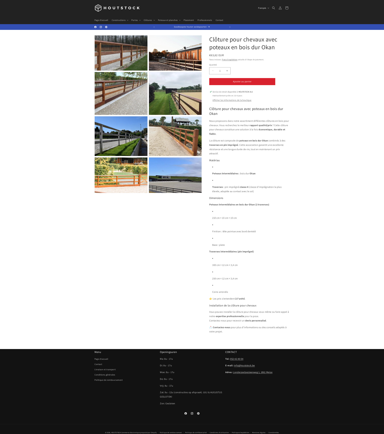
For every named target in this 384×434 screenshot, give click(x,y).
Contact (98, 364)
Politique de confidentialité (196, 432)
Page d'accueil (101, 359)
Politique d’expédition (240, 432)
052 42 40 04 (236, 358)
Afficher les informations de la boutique (232, 100)
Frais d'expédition (229, 59)
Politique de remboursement (108, 380)
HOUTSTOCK (116, 432)
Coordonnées (273, 432)
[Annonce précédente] (154, 27)
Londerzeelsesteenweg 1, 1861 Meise (252, 372)
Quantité (213, 65)
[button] (120, 20)
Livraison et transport (105, 369)
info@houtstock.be (244, 365)
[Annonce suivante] (230, 27)
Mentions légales (259, 432)
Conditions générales (104, 374)
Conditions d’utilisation (219, 432)
